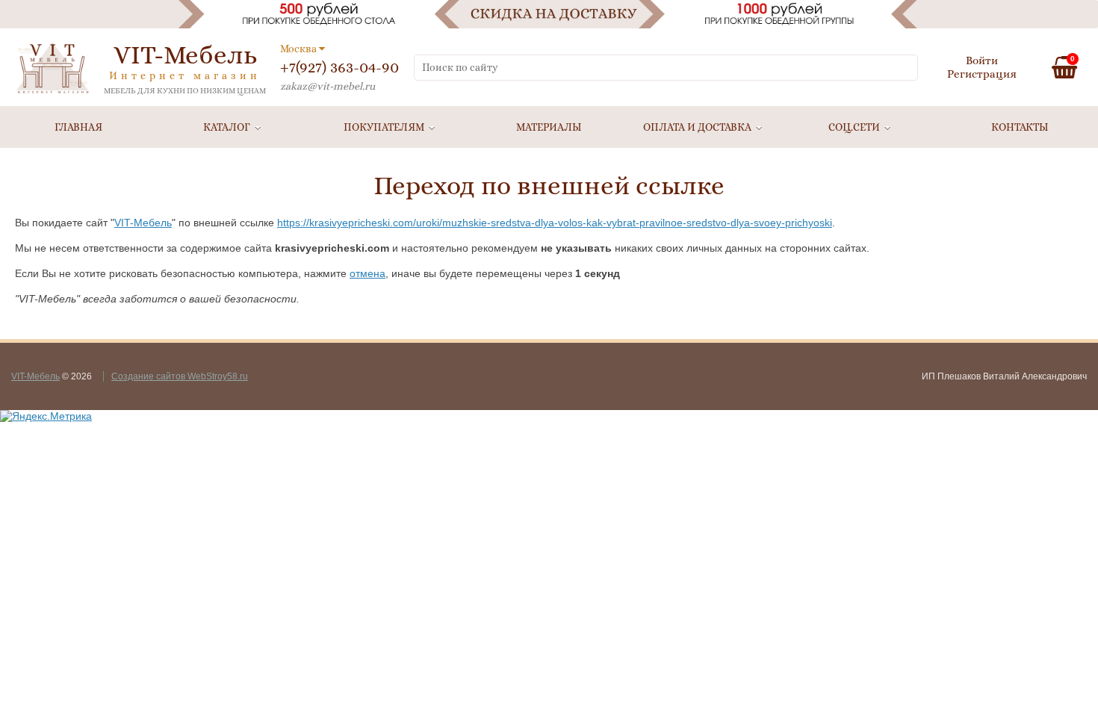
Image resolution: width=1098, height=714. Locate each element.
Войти (982, 60)
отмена (367, 273)
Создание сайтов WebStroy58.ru (179, 376)
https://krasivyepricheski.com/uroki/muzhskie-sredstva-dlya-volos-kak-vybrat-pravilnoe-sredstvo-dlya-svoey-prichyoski (554, 223)
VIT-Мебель (143, 223)
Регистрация (982, 74)
